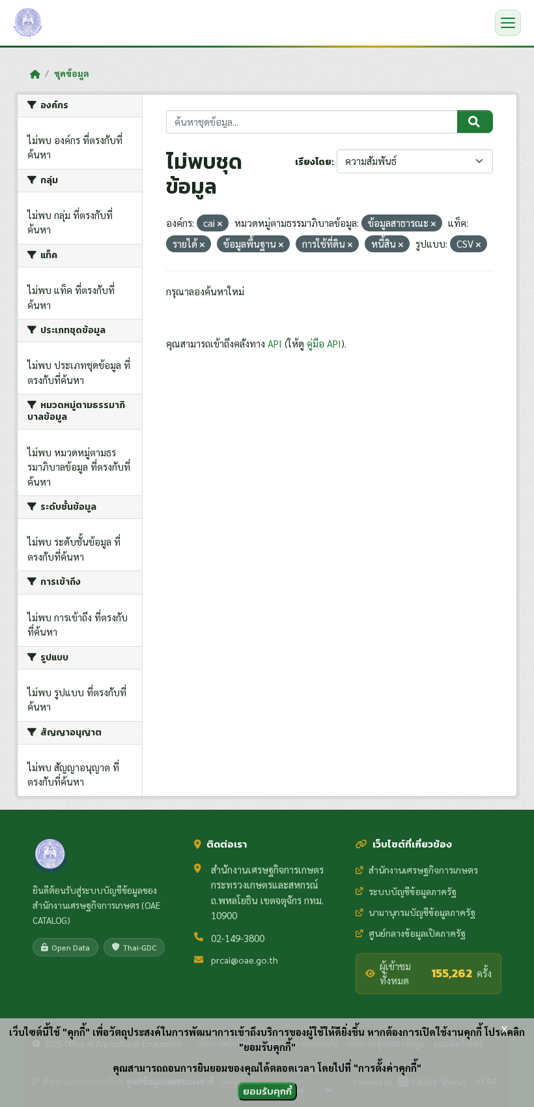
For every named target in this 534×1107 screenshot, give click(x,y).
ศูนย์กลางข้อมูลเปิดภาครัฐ (417, 933)
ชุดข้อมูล (71, 73)
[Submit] (475, 122)
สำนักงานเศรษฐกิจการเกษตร (423, 870)
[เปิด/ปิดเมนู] (508, 23)
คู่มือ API (324, 343)
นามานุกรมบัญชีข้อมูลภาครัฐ (422, 912)
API (275, 343)
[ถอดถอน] (220, 224)
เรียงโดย (313, 162)
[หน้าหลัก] (35, 74)
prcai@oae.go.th (244, 960)
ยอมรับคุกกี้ (267, 1091)
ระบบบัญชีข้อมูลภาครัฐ (413, 891)
